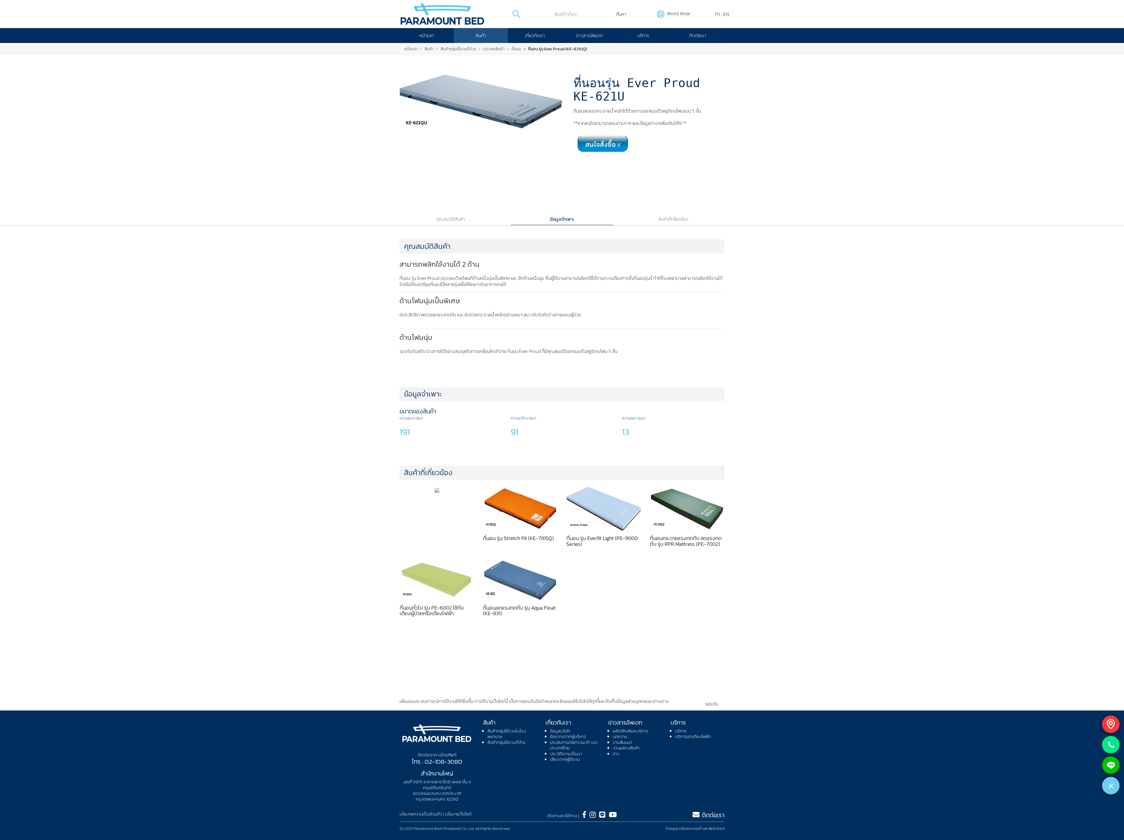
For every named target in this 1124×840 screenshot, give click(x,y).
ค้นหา (621, 14)
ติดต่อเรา (697, 35)
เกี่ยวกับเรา (535, 35)
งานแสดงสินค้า (626, 747)
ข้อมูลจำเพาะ (562, 218)
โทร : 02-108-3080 (437, 761)
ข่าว (616, 753)
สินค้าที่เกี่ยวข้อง (673, 218)
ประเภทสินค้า (494, 49)
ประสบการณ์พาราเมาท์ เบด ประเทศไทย (574, 745)
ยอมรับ (711, 703)
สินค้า (481, 35)
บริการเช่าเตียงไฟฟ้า (693, 736)
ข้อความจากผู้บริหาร (568, 736)
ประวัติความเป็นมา (566, 753)
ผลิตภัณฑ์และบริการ (630, 730)
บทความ (620, 736)
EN (726, 14)
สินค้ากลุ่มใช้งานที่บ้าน (458, 49)
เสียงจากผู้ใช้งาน (565, 759)
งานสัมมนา (622, 742)
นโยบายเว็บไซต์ (458, 813)
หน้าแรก (426, 35)
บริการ (643, 35)
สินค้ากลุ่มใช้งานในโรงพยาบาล (506, 733)
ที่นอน (516, 49)
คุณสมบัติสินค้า (450, 218)
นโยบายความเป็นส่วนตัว (421, 707)
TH (717, 14)
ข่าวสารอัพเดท (589, 35)
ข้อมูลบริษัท (560, 730)
